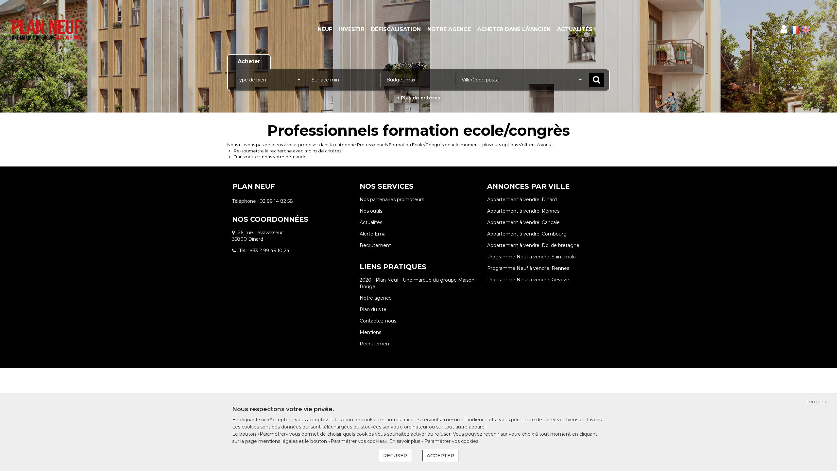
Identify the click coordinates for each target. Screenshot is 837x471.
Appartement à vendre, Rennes (523, 211)
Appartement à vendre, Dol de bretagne (533, 245)
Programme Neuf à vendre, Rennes (528, 268)
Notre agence (449, 29)
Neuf (325, 29)
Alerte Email (373, 234)
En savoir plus (405, 441)
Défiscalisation (396, 29)
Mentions (370, 332)
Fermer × (816, 402)
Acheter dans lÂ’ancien (514, 29)
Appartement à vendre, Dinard (522, 199)
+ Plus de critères (418, 98)
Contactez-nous (378, 321)
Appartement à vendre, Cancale (523, 222)
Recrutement (375, 245)
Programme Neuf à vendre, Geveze (528, 280)
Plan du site (373, 309)
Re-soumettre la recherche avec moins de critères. (288, 150)
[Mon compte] (783, 29)
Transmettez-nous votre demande (270, 156)
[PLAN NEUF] (75, 29)
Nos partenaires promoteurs (392, 199)
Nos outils (371, 211)
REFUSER (395, 455)
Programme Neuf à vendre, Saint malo (531, 257)
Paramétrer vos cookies (451, 441)
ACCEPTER (440, 455)
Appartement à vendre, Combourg (527, 234)
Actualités (574, 29)
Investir (351, 29)
